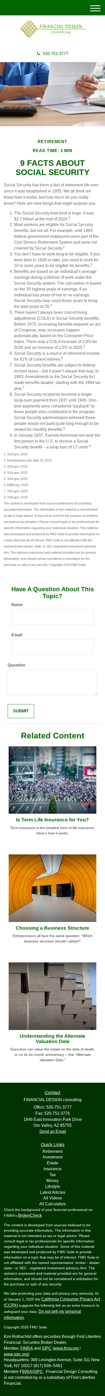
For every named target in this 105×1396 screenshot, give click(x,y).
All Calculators (52, 1204)
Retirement (52, 1151)
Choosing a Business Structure (52, 928)
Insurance (52, 1169)
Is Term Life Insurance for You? (52, 819)
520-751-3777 (55, 53)
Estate (52, 1163)
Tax (52, 1175)
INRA (27, 1371)
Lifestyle (52, 1186)
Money (52, 1180)
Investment (52, 1157)
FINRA (26, 1348)
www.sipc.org (16, 1354)
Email (16, 635)
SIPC (46, 1348)
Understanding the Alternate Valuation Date (52, 1038)
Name (17, 605)
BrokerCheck (30, 1215)
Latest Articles (52, 1192)
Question (16, 665)
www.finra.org (66, 1348)
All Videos (52, 1198)
